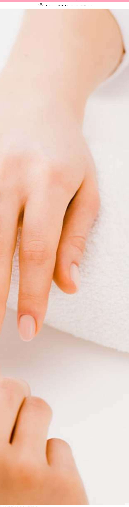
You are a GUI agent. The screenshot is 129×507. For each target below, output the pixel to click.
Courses (76, 5)
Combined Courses (83, 5)
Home (72, 5)
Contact (90, 5)
